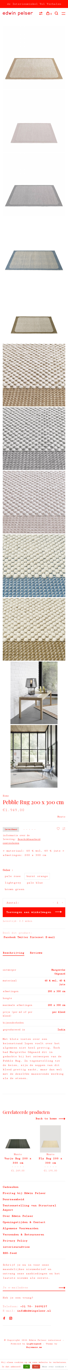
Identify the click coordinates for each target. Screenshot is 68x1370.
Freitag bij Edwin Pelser (24, 1193)
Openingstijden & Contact (24, 1222)
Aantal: (13, 902)
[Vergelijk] (41, 14)
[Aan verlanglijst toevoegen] (59, 829)
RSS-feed (10, 1253)
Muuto (61, 816)
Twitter (22, 937)
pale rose (13, 876)
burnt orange (37, 876)
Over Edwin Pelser (18, 1216)
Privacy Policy (15, 1240)
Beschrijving (13, 952)
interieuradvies (16, 1246)
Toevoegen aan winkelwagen (28, 912)
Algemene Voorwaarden (20, 1228)
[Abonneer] (61, 1288)
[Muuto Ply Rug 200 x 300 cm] (50, 1139)
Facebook (10, 937)
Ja (26, 1366)
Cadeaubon (10, 1186)
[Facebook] (4, 1318)
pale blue (35, 882)
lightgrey (13, 882)
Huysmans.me (34, 1347)
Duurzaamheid (13, 1199)
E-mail (50, 937)
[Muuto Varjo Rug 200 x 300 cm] (17, 1139)
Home (6, 795)
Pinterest (37, 937)
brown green (14, 889)
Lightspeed (34, 1343)
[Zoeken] (57, 14)
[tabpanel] (17, 1149)
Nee (36, 1366)
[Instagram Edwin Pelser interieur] (10, 1318)
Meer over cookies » (54, 1366)
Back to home (46, 1118)
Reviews (36, 952)
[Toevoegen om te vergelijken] (63, 829)
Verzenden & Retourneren (23, 1234)
